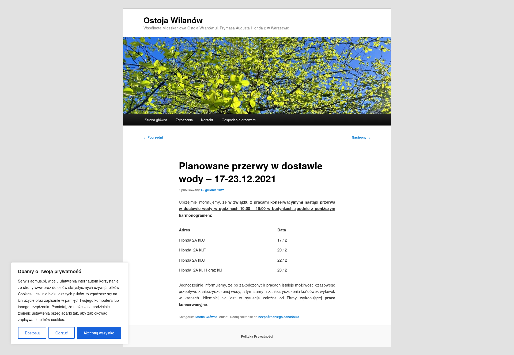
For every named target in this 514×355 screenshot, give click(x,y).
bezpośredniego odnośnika (278, 316)
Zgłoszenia (184, 119)
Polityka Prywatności (257, 336)
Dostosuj (32, 332)
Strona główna (156, 119)
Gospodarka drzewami (239, 119)
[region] (69, 303)
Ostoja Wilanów (173, 20)
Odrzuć (61, 332)
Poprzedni (153, 137)
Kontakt (207, 119)
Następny (361, 137)
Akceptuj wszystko (99, 332)
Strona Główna (206, 316)
